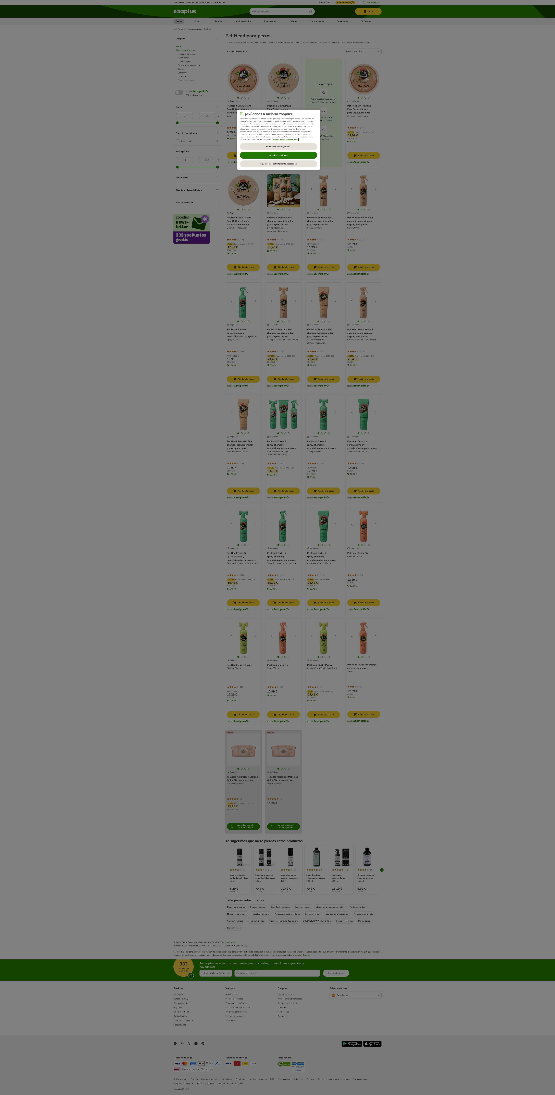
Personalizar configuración (278, 146)
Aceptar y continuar (278, 155)
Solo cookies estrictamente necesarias (278, 163)
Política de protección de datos (285, 139)
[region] (278, 140)
